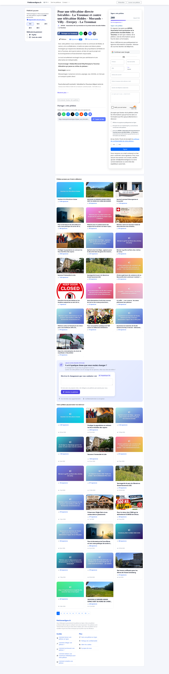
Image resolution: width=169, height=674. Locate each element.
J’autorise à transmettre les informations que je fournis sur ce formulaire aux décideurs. (126, 133)
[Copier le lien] (94, 33)
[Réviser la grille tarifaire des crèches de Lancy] (129, 244)
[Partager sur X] (85, 33)
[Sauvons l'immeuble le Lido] (70, 268)
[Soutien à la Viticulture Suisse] (70, 192)
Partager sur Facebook (69, 33)
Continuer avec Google (121, 52)
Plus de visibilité (92, 39)
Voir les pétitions (56, 2)
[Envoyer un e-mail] (90, 33)
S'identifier (121, 2)
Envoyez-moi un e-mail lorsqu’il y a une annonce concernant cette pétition (125, 126)
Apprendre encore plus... (37, 20)
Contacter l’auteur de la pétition (69, 100)
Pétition (63, 39)
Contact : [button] (65, 2)
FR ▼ (47, 2)
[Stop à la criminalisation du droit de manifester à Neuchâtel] (70, 345)
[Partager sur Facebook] (68, 114)
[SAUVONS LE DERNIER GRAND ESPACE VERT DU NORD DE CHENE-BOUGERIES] (99, 193)
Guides (59, 634)
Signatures (76, 39)
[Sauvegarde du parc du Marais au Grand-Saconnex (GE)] (99, 269)
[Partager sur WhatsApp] (81, 33)
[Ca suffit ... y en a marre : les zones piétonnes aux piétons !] (129, 294)
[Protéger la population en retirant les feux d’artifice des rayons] (70, 244)
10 (85, 613)
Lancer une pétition (134, 2)
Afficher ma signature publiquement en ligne (124, 122)
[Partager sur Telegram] (77, 114)
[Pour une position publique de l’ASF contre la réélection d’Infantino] (99, 320)
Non (120, 144)
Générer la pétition (71, 392)
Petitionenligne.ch (34, 2)
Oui (114, 144)
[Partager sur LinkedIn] (86, 114)
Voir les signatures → (116, 22)
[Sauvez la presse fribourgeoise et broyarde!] (129, 193)
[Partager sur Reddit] (81, 114)
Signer (125, 149)
